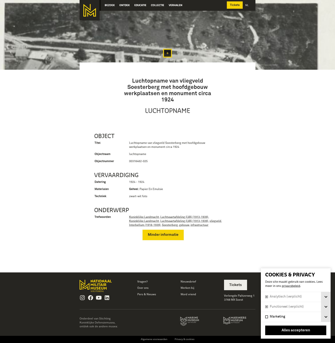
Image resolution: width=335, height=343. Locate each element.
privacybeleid (291, 286)
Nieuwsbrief (188, 281)
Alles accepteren (296, 330)
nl (247, 5)
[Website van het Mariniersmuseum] (239, 322)
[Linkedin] (107, 297)
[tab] (326, 297)
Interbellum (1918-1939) (145, 225)
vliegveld (215, 221)
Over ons (142, 288)
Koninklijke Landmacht (144, 217)
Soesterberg (170, 225)
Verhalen (175, 5)
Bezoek (110, 5)
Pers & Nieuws (146, 294)
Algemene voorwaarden (154, 339)
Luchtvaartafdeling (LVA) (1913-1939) (184, 217)
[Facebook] (90, 297)
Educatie (140, 5)
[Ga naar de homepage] (90, 10)
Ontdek (124, 5)
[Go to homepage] (101, 287)
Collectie (157, 5)
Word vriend (188, 294)
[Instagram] (82, 297)
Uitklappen (167, 53)
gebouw (184, 225)
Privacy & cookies (184, 339)
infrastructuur (199, 225)
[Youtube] (99, 297)
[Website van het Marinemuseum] (194, 322)
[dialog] (296, 303)
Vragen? (142, 281)
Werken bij (187, 288)
